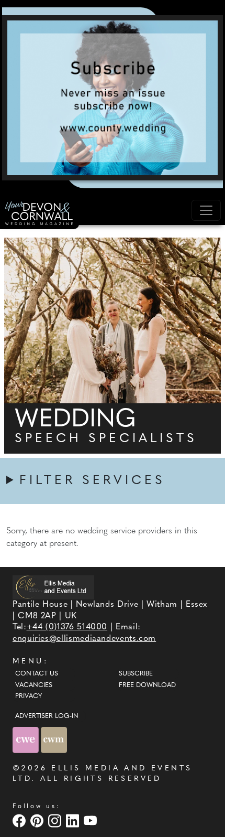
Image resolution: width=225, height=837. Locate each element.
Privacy (28, 696)
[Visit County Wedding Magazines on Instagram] (56, 820)
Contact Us (36, 674)
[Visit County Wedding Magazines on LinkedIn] (74, 820)
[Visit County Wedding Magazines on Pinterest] (38, 820)
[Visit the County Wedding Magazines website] (54, 740)
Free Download (147, 685)
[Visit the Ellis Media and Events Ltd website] (53, 587)
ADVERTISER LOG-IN (46, 716)
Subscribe (136, 674)
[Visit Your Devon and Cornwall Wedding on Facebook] (20, 820)
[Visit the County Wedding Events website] (27, 740)
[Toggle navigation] (206, 210)
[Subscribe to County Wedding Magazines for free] (112, 97)
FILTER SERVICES (92, 481)
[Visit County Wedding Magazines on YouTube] (91, 820)
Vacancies (33, 685)
